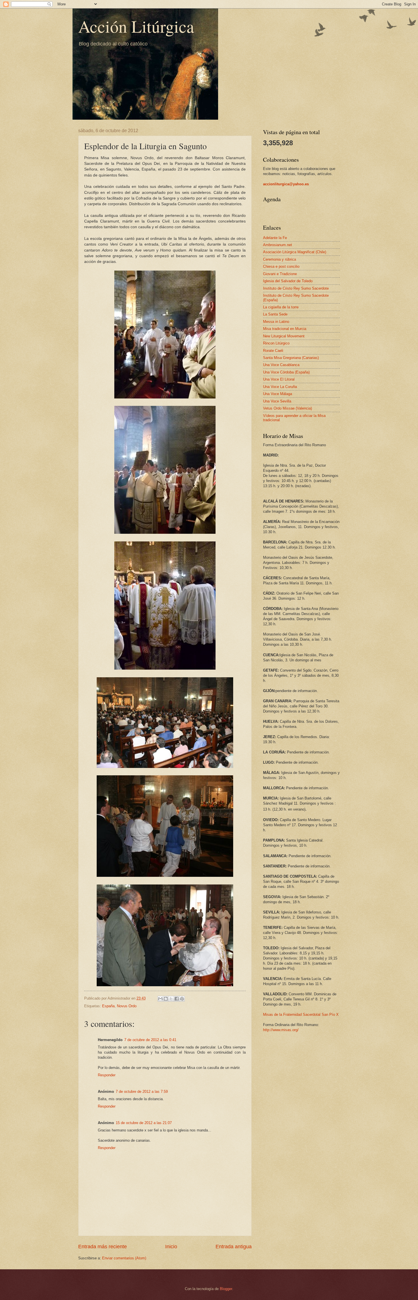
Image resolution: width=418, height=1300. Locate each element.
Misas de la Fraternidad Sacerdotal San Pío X (301, 1014)
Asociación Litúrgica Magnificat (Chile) (294, 252)
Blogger (226, 1289)
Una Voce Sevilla (277, 401)
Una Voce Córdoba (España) (286, 372)
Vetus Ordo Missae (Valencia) (287, 408)
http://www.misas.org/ (281, 1030)
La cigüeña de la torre (281, 307)
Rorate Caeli (273, 350)
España (108, 1006)
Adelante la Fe (275, 238)
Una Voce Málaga (277, 394)
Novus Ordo (126, 1006)
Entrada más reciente (102, 1246)
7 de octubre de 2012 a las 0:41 (150, 1040)
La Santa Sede (275, 314)
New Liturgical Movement (284, 336)
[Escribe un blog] (166, 999)
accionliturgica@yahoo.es (286, 184)
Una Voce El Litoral (279, 379)
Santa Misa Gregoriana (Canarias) (291, 358)
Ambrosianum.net (277, 245)
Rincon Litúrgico (276, 343)
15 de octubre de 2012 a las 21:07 (144, 1123)
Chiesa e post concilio (281, 266)
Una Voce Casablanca (281, 365)
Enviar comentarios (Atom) (124, 1258)
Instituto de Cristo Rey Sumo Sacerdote (296, 288)
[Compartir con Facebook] (176, 999)
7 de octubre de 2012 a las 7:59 (142, 1091)
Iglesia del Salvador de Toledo (288, 281)
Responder (106, 1075)
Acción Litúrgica (136, 26)
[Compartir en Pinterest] (182, 999)
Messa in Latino (276, 321)
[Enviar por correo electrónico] (160, 999)
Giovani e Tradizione (280, 274)
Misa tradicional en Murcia (284, 329)
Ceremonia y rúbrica (279, 259)
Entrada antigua (234, 1246)
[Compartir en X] (171, 999)
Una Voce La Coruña (280, 387)
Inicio (171, 1246)
